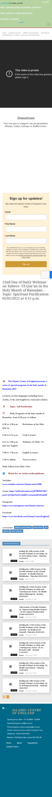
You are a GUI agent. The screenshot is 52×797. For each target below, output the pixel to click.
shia (46, 527)
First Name (10, 224)
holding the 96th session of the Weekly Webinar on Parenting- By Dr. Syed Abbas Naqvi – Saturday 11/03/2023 (33, 554)
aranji (21, 561)
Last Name (10, 236)
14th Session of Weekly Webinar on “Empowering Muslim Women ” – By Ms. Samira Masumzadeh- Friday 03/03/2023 (33, 610)
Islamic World (37, 527)
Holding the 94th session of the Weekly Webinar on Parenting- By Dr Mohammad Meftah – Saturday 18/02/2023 (33, 684)
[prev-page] (3, 696)
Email (7, 212)
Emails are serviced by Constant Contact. (31, 255)
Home (4, 33)
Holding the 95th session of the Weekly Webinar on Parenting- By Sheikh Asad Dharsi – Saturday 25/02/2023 (33, 666)
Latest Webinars (16, 531)
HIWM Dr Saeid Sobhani (31, 33)
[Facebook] (6, 752)
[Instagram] (12, 752)
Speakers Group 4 (15, 33)
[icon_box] (21, 719)
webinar (6, 531)
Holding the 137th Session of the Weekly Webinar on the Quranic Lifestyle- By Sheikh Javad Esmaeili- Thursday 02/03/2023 (32, 628)
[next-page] (7, 696)
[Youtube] (19, 752)
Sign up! (26, 264)
